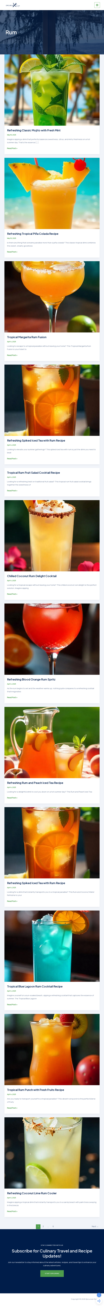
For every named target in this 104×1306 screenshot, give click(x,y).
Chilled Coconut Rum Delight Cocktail (32, 576)
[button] (52, 1273)
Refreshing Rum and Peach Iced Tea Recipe (35, 782)
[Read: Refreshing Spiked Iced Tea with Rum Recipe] (52, 400)
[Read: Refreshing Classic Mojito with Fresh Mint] (52, 90)
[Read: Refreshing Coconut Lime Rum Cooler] (52, 1152)
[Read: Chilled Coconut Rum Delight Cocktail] (52, 535)
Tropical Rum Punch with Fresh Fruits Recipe (35, 1089)
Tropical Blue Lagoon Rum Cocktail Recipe (35, 986)
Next (95, 1226)
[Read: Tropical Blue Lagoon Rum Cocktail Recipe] (52, 946)
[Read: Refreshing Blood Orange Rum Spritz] (52, 639)
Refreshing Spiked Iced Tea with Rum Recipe (36, 440)
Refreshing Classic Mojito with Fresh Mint (33, 130)
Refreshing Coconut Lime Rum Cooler (32, 1193)
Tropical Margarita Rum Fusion (26, 337)
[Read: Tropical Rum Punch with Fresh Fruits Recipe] (52, 1049)
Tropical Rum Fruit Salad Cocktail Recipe (33, 472)
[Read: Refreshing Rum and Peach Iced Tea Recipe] (52, 742)
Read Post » (12, 148)
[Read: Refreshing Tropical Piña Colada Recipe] (52, 193)
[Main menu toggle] (97, 5)
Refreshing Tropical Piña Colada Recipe (32, 233)
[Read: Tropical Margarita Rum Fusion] (52, 296)
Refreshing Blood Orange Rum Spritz (31, 679)
